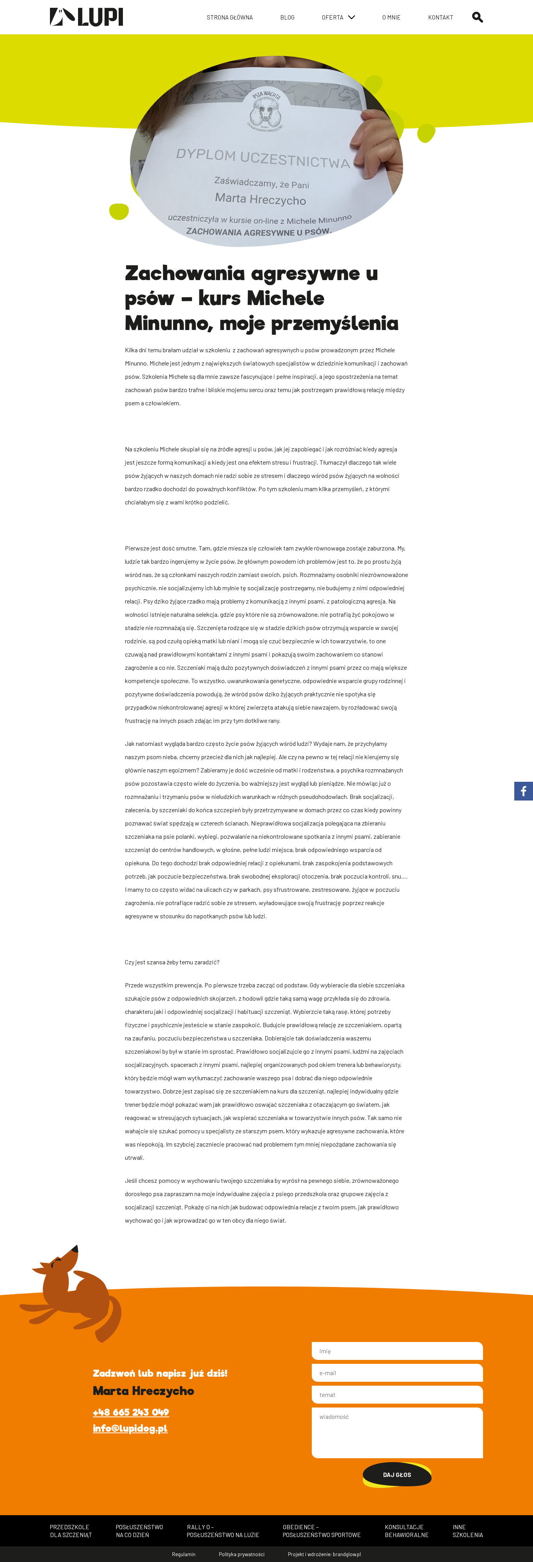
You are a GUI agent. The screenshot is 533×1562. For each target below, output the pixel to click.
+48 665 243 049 (131, 1412)
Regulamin (183, 1554)
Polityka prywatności (242, 1554)
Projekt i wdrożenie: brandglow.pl (324, 1554)
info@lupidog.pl (130, 1428)
